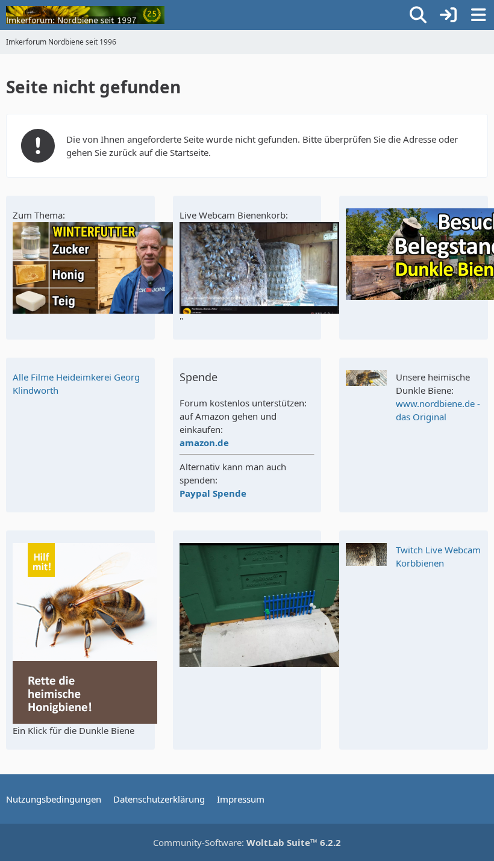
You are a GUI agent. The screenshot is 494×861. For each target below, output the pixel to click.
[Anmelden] (448, 15)
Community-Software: (247, 842)
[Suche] (418, 15)
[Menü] (478, 15)
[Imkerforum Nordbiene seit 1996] (85, 15)
